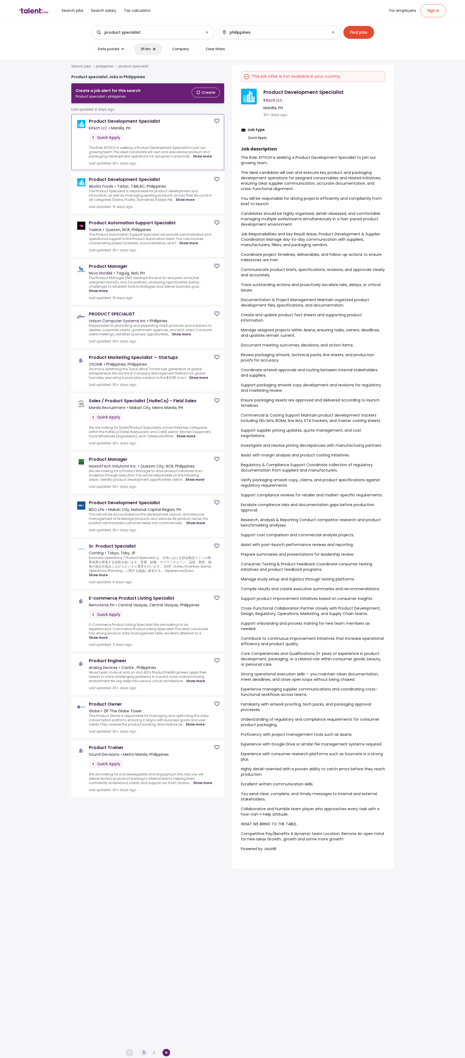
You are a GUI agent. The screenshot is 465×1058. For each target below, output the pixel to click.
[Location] (274, 32)
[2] (166, 1052)
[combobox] (152, 32)
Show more (202, 156)
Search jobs (81, 66)
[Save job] (217, 121)
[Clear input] (207, 32)
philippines (105, 66)
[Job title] (148, 32)
